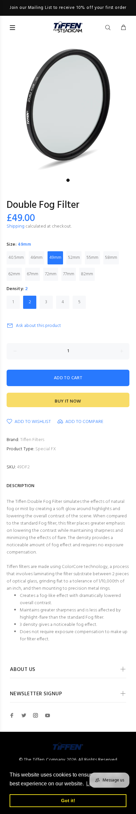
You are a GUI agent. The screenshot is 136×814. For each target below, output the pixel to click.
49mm (55, 257)
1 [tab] (68, 180)
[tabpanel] (68, 107)
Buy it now (68, 401)
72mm (50, 274)
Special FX (45, 449)
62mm (14, 274)
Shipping (15, 226)
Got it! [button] (68, 800)
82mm (87, 274)
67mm (32, 274)
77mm (68, 274)
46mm (36, 257)
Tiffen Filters (32, 440)
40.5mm (16, 257)
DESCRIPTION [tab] (21, 486)
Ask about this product (38, 326)
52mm (74, 257)
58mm (111, 257)
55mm (92, 257)
